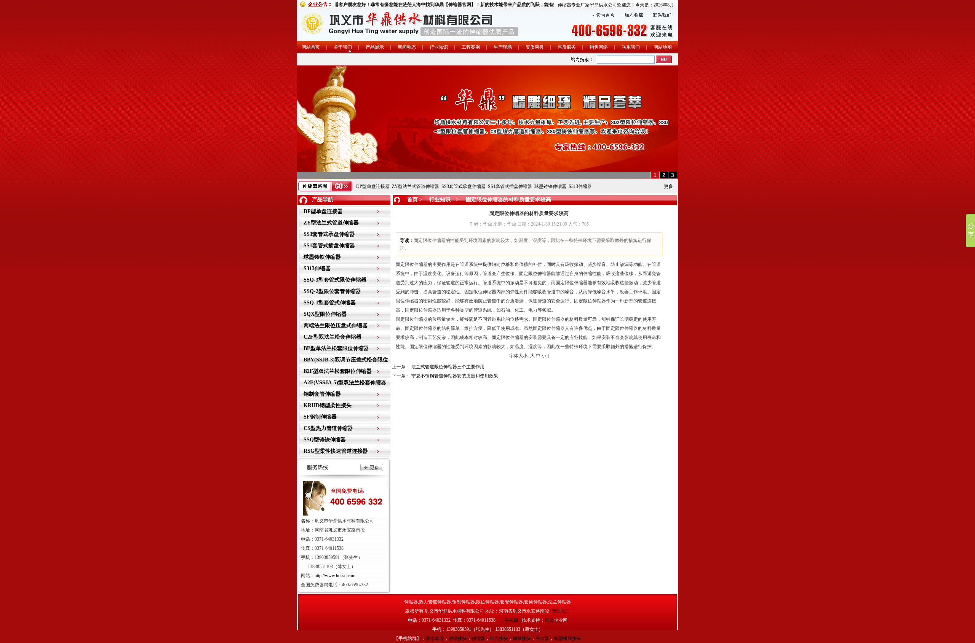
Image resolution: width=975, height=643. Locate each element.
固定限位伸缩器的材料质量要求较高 (507, 199)
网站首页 (311, 47)
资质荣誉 (535, 47)
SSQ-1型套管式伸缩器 (330, 303)
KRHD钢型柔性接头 (328, 405)
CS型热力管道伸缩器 (328, 428)
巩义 (549, 620)
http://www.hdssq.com (335, 575)
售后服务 (567, 47)
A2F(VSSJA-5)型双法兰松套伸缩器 (345, 382)
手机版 (511, 620)
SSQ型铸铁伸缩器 (325, 439)
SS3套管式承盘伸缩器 (463, 186)
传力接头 (499, 638)
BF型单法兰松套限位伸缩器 (336, 348)
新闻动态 (407, 47)
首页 (412, 199)
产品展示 (375, 47)
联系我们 (631, 47)
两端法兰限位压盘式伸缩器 (336, 325)
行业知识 (439, 47)
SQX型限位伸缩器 (325, 314)
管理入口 (560, 611)
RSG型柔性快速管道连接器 (336, 451)
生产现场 (503, 47)
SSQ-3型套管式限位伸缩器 (335, 280)
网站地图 (663, 47)
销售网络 (599, 47)
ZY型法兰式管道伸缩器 (415, 186)
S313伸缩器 (580, 186)
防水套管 (435, 638)
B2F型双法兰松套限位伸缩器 (338, 371)
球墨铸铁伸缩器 (550, 186)
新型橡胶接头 (567, 638)
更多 (668, 186)
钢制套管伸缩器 (322, 394)
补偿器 (542, 638)
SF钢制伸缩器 (320, 417)
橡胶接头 (522, 638)
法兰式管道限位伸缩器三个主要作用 (447, 366)
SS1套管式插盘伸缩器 (510, 186)
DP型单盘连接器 (373, 186)
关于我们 (343, 47)
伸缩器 (478, 638)
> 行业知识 (434, 199)
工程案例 (471, 47)
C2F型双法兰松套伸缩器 (332, 337)
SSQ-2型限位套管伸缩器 (332, 291)
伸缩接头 (458, 638)
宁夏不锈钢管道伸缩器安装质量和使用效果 (454, 376)
